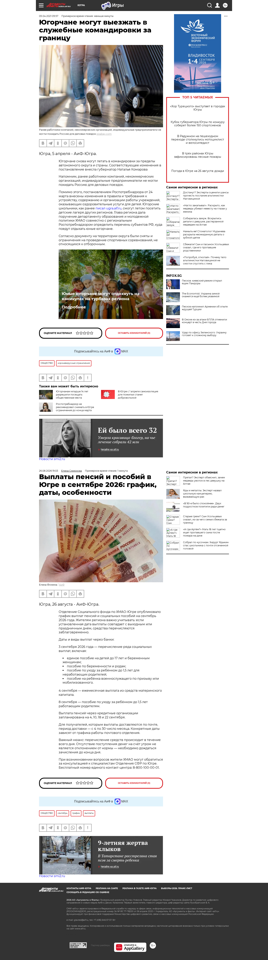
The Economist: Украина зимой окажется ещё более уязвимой (201, 295)
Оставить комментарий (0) (134, 333)
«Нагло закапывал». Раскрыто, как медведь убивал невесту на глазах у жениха (205, 208)
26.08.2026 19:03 (48, 470)
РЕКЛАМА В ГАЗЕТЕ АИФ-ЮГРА (139, 888)
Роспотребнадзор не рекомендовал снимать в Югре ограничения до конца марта (75, 407)
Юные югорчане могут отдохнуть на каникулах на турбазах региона (100, 296)
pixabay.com (104, 133)
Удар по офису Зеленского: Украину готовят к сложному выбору (204, 334)
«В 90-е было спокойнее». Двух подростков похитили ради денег (203, 505)
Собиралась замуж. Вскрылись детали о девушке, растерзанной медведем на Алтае (203, 221)
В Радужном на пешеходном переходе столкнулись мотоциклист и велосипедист (197, 140)
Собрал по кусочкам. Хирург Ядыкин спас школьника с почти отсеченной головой (206, 545)
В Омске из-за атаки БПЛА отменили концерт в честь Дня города (204, 321)
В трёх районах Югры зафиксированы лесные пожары (197, 155)
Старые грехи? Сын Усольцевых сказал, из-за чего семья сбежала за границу (205, 519)
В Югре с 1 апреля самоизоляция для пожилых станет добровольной (138, 394)
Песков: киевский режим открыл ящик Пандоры (202, 282)
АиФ (62, 584)
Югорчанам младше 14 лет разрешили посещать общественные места (72, 394)
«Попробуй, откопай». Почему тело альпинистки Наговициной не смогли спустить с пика (204, 260)
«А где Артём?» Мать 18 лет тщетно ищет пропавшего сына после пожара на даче (204, 532)
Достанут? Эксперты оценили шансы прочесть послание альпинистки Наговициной (206, 195)
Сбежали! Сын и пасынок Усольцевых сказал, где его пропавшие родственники (206, 247)
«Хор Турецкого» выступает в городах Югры (197, 108)
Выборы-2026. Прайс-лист (176, 888)
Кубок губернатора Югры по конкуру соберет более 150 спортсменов (198, 123)
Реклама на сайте (107, 888)
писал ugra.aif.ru (108, 208)
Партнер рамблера (100, 945)
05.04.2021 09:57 (48, 16)
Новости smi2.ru (52, 459)
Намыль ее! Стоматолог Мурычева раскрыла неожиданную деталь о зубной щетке (204, 234)
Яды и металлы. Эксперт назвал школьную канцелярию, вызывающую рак (202, 493)
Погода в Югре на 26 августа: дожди (197, 171)
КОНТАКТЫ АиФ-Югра (79, 888)
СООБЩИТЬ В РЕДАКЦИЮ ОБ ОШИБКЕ (88, 892)
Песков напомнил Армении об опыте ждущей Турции (205, 308)
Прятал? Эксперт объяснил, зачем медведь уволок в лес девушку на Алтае (204, 480)
